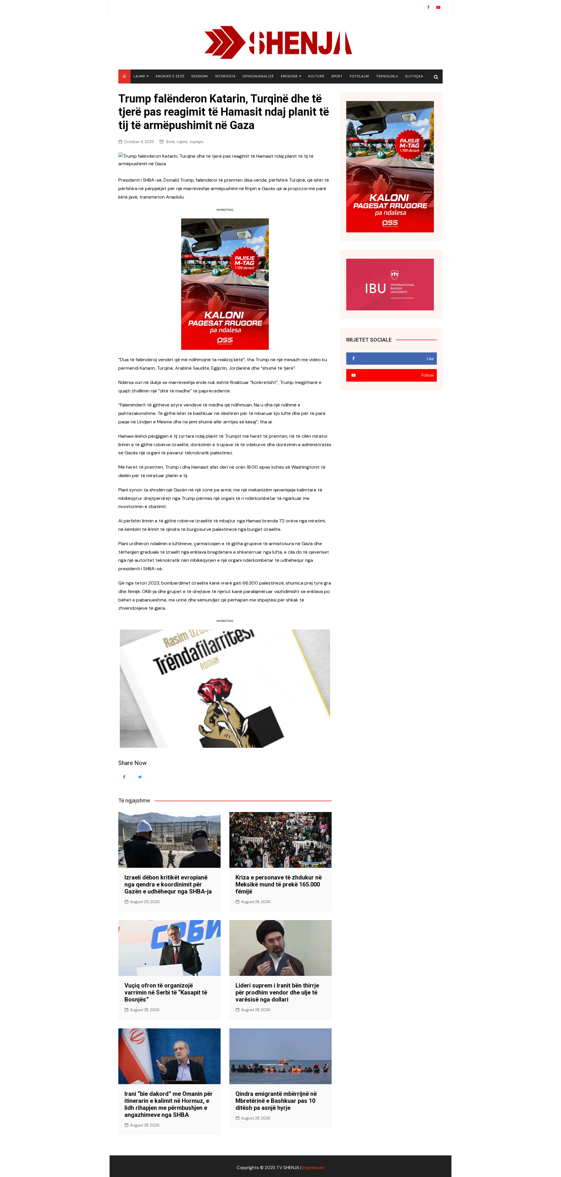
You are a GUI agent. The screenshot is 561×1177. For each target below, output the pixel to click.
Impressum (313, 1168)
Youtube (438, 7)
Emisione (289, 76)
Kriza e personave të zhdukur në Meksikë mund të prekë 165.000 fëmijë (279, 884)
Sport (337, 76)
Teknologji (387, 76)
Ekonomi (199, 76)
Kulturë (316, 76)
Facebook (428, 7)
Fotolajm (359, 76)
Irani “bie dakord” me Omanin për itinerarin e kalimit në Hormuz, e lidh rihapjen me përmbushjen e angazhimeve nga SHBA (168, 1104)
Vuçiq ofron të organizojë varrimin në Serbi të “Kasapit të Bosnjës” (165, 992)
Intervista (225, 76)
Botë (170, 141)
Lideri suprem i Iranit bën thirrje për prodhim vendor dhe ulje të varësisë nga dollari (277, 992)
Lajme (139, 76)
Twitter (140, 777)
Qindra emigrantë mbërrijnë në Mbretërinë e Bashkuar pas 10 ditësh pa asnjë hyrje (276, 1100)
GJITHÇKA (414, 76)
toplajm (196, 141)
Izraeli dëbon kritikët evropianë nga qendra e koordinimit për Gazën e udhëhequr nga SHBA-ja (168, 884)
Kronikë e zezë (170, 76)
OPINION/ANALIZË (258, 76)
